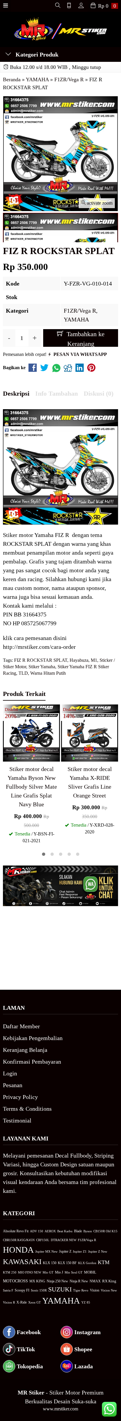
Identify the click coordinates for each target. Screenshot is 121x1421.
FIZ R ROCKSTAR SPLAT (40, 660)
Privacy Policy (20, 1097)
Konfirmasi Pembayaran (32, 1061)
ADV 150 (36, 1231)
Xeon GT (34, 1302)
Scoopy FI (22, 1290)
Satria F (8, 1290)
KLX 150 (49, 1263)
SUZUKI (60, 1289)
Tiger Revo (80, 1290)
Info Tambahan (56, 393)
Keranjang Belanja (25, 1050)
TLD (23, 673)
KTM (104, 1262)
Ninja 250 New (57, 1281)
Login (10, 1073)
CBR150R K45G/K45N (19, 1240)
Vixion (94, 1290)
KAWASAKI (22, 1262)
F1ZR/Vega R (80, 310)
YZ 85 (85, 1302)
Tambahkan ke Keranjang (85, 338)
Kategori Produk (36, 54)
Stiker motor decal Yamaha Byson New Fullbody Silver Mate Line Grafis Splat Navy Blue (31, 787)
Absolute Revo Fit (15, 1231)
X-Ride (21, 1302)
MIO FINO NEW (29, 1272)
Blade (78, 1231)
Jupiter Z (65, 1251)
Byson (87, 1231)
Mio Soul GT (74, 1272)
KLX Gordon (87, 1263)
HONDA (18, 1249)
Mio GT (48, 1272)
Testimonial (17, 1120)
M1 (94, 660)
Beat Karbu (65, 1231)
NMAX (95, 1281)
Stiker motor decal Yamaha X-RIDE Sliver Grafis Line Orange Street (90, 782)
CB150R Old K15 (105, 1231)
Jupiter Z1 (80, 1251)
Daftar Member (21, 1026)
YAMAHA (76, 319)
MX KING (37, 1281)
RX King (109, 1281)
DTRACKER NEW (63, 1240)
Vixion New (109, 1290)
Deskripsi (16, 393)
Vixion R (9, 1302)
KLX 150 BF (67, 1263)
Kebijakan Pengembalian (33, 1038)
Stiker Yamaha (41, 666)
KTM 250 (9, 1272)
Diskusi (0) (98, 393)
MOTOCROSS (15, 1281)
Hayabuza (79, 660)
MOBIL (90, 1272)
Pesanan (12, 1085)
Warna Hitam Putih (48, 673)
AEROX (50, 1231)
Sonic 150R (39, 1290)
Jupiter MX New (46, 1251)
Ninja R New (79, 1281)
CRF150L (42, 1240)
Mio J (59, 1272)
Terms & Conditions (27, 1108)
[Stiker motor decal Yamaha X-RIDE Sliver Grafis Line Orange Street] (89, 732)
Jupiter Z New (97, 1251)
